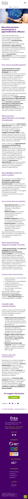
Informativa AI (12, 473)
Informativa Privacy (14, 471)
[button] (25, 3)
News (10, 7)
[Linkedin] (15, 435)
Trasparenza (12, 477)
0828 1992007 (19, 427)
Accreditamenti (13, 475)
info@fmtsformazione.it (14, 428)
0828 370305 (11, 427)
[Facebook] (13, 435)
